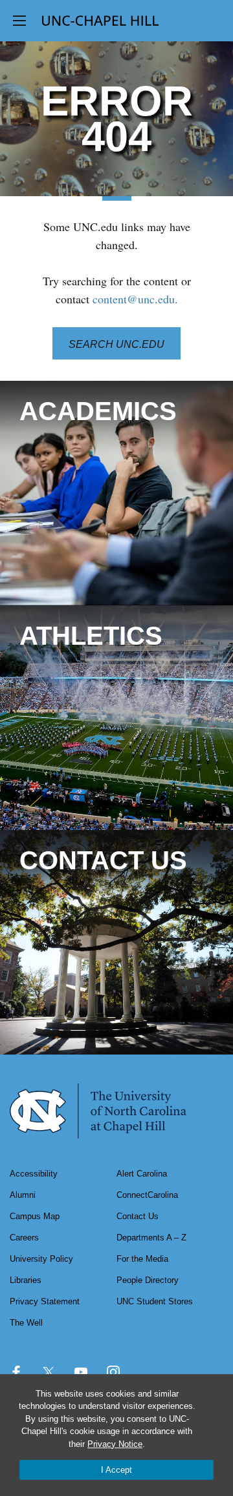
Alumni (23, 1195)
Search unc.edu (116, 344)
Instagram (113, 1372)
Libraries (25, 1280)
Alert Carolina (141, 1173)
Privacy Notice (114, 1444)
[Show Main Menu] (19, 20)
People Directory (147, 1280)
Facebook (16, 1372)
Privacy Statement (45, 1301)
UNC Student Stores (154, 1301)
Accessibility (34, 1173)
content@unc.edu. (135, 299)
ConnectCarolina (147, 1195)
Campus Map (35, 1216)
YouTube (80, 1372)
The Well (26, 1323)
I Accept (116, 1470)
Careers (24, 1237)
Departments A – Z (151, 1237)
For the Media (142, 1259)
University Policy (41, 1259)
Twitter (48, 1372)
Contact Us (137, 1216)
